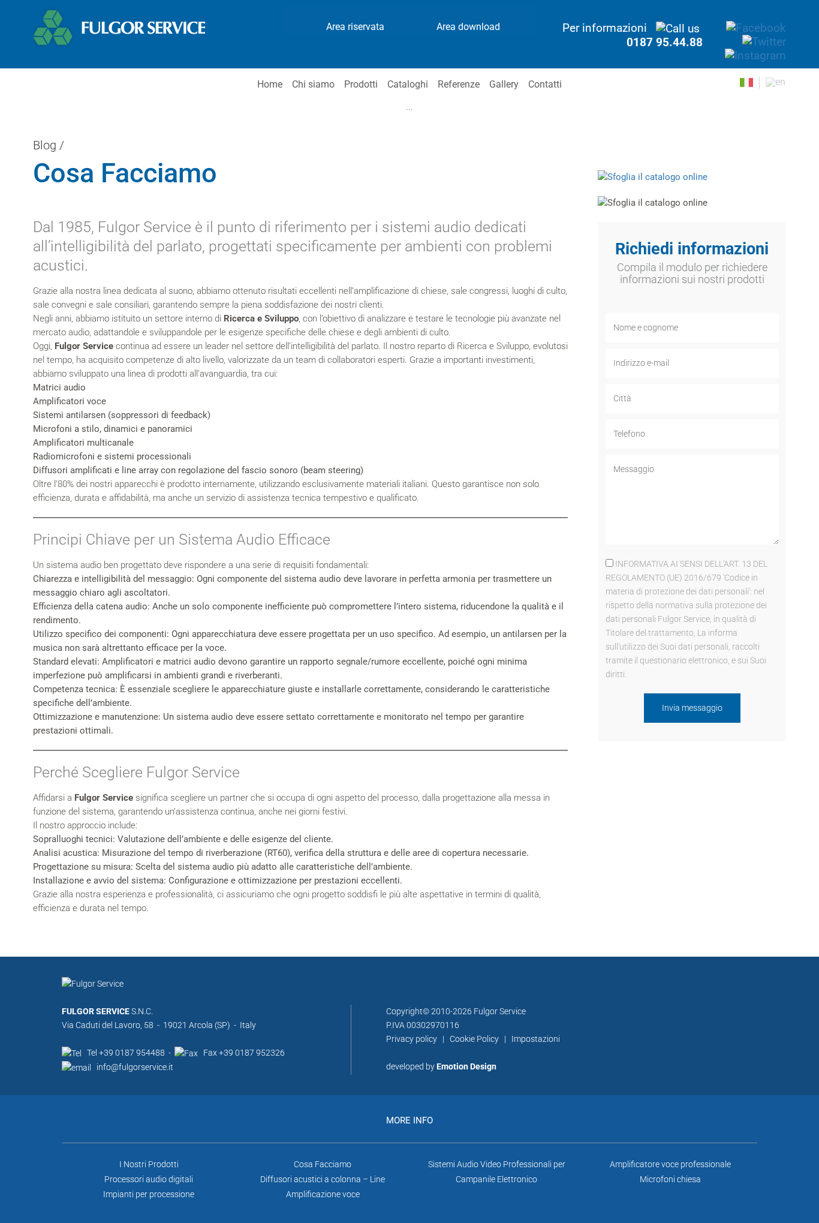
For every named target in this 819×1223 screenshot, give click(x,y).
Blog (44, 145)
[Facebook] (756, 27)
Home (269, 84)
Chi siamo (313, 84)
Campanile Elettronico (496, 1179)
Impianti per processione (148, 1194)
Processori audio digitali (148, 1179)
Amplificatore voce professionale (670, 1164)
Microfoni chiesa (670, 1179)
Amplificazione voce (323, 1194)
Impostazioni (535, 1039)
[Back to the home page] (119, 27)
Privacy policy (411, 1039)
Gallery (504, 84)
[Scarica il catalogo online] (652, 176)
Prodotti (361, 84)
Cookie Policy (474, 1039)
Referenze (459, 84)
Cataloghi (407, 84)
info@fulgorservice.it (135, 1067)
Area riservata (355, 26)
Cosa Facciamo (322, 1164)
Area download (468, 26)
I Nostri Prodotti (149, 1164)
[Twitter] (764, 41)
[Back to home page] (93, 990)
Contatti (545, 84)
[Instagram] (755, 55)
